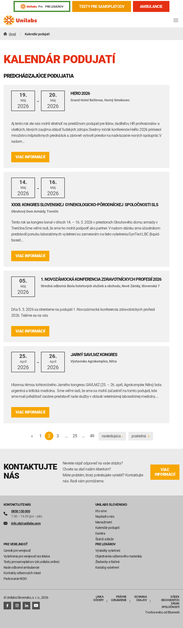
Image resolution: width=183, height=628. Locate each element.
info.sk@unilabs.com (26, 523)
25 (75, 436)
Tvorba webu (154, 612)
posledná (140, 436)
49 (92, 436)
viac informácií (165, 472)
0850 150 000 (20, 511)
